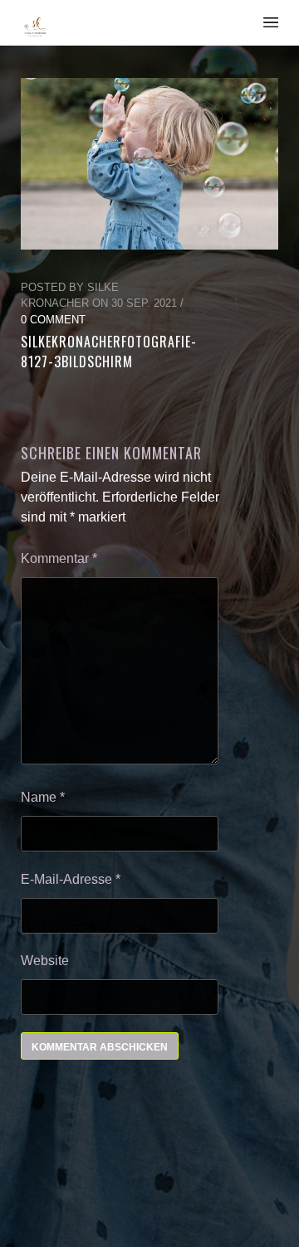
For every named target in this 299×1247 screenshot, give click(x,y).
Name (43, 797)
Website (45, 960)
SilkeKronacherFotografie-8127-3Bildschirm (109, 351)
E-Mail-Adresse (70, 879)
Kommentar (59, 558)
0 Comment (53, 319)
